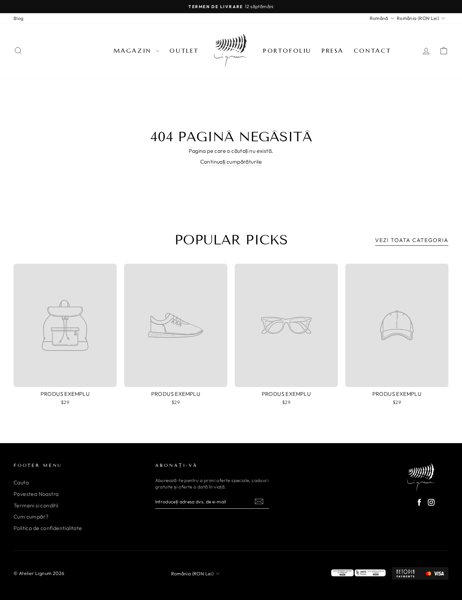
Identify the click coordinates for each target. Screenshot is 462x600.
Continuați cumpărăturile (231, 161)
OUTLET (184, 50)
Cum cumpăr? (31, 516)
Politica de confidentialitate (48, 528)
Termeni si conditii (36, 505)
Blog (19, 18)
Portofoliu (287, 50)
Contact (372, 50)
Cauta (21, 482)
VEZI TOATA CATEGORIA (411, 240)
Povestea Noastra (36, 493)
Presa (333, 50)
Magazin (134, 50)
